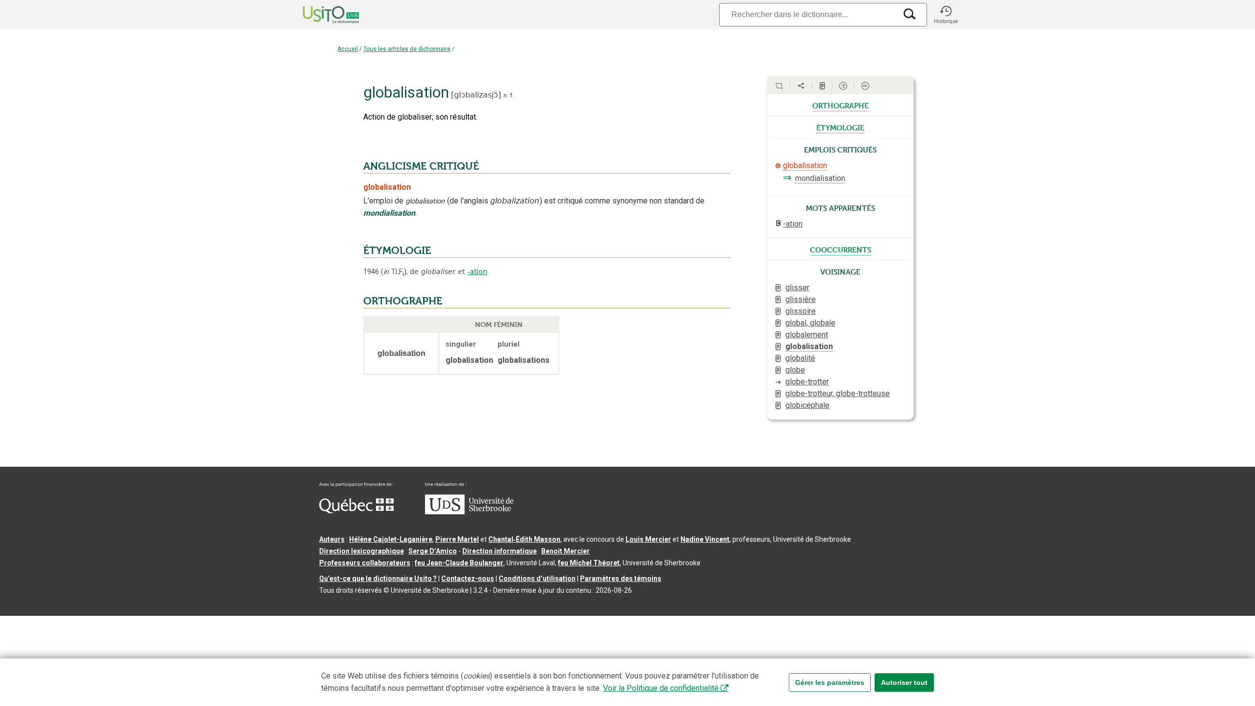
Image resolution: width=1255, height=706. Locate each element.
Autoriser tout (904, 682)
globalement (806, 334)
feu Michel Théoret (589, 563)
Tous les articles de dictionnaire (407, 49)
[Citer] (779, 86)
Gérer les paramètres (829, 682)
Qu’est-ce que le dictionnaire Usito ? (378, 578)
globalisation (805, 165)
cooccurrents (840, 249)
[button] (945, 14)
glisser (797, 287)
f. (512, 95)
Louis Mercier (648, 539)
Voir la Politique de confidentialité (661, 688)
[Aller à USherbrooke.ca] (469, 512)
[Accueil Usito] (320, 14)
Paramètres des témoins (620, 578)
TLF (393, 272)
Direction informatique (499, 551)
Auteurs (332, 539)
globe (795, 370)
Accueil (347, 49)
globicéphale (807, 405)
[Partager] (801, 86)
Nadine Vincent (704, 539)
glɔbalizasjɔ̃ (476, 95)
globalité (800, 358)
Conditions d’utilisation (537, 578)
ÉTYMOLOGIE (397, 250)
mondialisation (820, 178)
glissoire (800, 311)
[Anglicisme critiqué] (778, 166)
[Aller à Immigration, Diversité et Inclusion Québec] (356, 511)
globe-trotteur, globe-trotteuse (837, 393)
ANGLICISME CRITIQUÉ (421, 166)
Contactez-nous (467, 578)
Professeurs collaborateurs (364, 563)
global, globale (810, 323)
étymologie (840, 127)
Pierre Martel (457, 539)
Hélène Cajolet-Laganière (390, 539)
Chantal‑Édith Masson (524, 539)
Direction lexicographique (361, 551)
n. (505, 95)
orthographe (840, 105)
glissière (800, 299)
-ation (477, 272)
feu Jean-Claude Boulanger (459, 563)
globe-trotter (807, 381)
